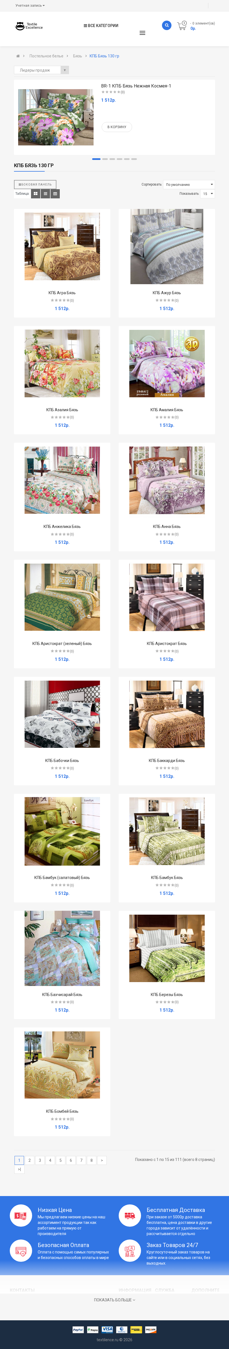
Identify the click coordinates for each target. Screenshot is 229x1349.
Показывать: (189, 194)
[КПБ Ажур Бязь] (167, 246)
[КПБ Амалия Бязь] (167, 363)
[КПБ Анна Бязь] (167, 480)
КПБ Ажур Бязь (167, 293)
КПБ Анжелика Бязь (62, 526)
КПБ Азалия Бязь (62, 410)
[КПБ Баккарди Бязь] (167, 714)
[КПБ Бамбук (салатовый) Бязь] (62, 831)
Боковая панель (37, 184)
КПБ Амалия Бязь (167, 410)
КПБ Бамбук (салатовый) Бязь (62, 877)
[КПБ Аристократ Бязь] (167, 597)
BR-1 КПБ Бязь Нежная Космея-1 (136, 86)
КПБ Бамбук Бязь (167, 877)
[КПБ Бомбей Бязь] (62, 1065)
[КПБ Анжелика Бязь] (62, 480)
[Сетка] (35, 193)
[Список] (45, 193)
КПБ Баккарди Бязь (167, 760)
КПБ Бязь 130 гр (104, 56)
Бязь (77, 56)
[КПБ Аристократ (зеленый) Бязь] (62, 597)
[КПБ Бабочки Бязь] (62, 714)
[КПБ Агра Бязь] (62, 246)
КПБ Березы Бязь (167, 994)
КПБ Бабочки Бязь (62, 760)
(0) (123, 92)
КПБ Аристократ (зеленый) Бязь (62, 643)
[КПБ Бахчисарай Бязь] (62, 948)
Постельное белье (46, 56)
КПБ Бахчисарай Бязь (62, 994)
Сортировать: (152, 184)
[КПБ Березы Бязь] (167, 948)
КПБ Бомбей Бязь (62, 1111)
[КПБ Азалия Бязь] (62, 363)
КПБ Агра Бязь (62, 293)
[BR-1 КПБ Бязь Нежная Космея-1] (56, 117)
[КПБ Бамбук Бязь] (167, 831)
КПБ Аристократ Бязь (167, 643)
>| (19, 1169)
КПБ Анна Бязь (167, 526)
